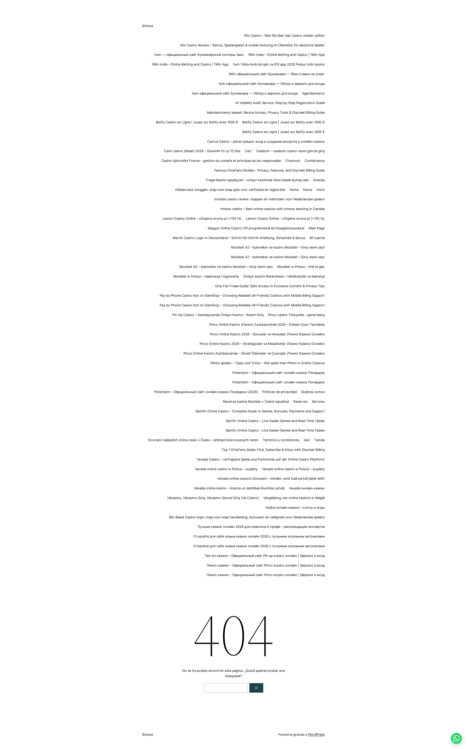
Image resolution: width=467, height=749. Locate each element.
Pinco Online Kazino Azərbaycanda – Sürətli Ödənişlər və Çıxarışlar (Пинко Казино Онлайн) (254, 353)
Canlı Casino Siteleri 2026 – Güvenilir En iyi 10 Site (202, 151)
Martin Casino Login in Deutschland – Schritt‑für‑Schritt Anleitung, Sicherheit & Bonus (239, 238)
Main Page (317, 228)
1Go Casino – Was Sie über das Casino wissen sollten (284, 35)
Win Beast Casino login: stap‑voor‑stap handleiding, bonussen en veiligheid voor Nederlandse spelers (247, 517)
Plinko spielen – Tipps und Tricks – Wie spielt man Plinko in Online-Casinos (268, 363)
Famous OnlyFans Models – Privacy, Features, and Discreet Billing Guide (269, 170)
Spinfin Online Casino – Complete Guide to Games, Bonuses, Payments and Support (260, 411)
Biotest (147, 26)
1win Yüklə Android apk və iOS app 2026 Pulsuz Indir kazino (279, 64)
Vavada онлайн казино (307, 488)
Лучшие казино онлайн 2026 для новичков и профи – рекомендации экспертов (261, 527)
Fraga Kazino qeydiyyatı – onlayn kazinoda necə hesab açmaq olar (257, 180)
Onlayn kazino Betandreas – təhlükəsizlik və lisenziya (284, 276)
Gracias (319, 180)
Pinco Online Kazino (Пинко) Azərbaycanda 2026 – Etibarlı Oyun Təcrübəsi (267, 324)
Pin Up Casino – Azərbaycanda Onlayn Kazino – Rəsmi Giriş (218, 315)
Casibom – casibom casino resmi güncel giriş (290, 151)
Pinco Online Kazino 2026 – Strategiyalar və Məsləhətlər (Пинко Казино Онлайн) (262, 344)
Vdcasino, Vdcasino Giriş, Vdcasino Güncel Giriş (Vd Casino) (213, 498)
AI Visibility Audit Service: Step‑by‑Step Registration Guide (280, 103)
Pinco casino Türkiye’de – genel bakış (296, 315)
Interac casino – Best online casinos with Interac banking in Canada (272, 209)
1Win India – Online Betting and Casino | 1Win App (286, 55)
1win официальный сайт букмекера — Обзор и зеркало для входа (272, 84)
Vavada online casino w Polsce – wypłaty (226, 469)
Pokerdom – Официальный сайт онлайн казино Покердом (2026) (206, 392)
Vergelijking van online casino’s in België (294, 498)
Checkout (292, 161)
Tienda (319, 440)
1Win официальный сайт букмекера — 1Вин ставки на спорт (276, 74)
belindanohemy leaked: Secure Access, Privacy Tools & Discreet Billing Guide (266, 112)
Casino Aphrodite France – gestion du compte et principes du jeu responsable (221, 161)
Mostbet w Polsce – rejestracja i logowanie (206, 276)
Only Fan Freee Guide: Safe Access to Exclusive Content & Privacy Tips (270, 286)
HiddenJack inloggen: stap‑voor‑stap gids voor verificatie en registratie (230, 190)
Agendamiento (313, 93)
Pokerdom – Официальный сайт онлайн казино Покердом (278, 373)
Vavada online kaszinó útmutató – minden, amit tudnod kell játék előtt (271, 478)
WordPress (316, 734)
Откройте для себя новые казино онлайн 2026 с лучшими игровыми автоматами (259, 536)
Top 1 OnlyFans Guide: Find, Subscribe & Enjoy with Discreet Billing (273, 450)
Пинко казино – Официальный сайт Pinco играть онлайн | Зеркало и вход (266, 565)
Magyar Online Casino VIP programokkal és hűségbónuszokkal (256, 228)
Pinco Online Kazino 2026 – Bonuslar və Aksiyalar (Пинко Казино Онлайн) (267, 334)
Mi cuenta (317, 238)
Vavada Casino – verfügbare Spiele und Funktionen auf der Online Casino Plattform (261, 459)
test (307, 440)
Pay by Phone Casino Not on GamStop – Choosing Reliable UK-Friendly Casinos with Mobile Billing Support (242, 295)
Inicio (321, 190)
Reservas (300, 401)
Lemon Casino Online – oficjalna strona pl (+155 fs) (202, 218)
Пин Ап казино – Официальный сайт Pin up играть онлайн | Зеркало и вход (265, 556)
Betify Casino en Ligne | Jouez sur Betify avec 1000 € (197, 122)
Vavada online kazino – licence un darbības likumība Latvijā (239, 488)
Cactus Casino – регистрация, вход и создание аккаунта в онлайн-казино (266, 141)
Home (294, 190)
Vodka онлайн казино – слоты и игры (295, 507)
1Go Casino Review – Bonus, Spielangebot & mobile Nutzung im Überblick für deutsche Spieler (252, 45)
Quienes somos (313, 392)
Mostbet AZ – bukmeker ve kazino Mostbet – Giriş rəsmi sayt (278, 247)
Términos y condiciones (281, 440)
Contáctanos (315, 161)
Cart (248, 151)
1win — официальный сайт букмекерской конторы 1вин (199, 55)
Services (318, 401)
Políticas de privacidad (279, 392)
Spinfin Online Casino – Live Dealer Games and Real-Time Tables (275, 421)
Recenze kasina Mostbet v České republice (256, 401)
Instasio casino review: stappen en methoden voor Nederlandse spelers (269, 199)
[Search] (256, 688)
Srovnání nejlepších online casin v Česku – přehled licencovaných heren (203, 440)
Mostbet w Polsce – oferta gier (301, 267)
